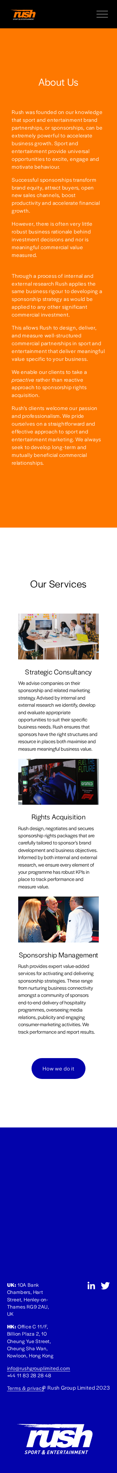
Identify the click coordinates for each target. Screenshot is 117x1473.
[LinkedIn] (91, 1285)
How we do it (58, 1068)
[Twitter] (105, 1285)
